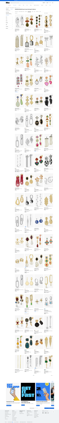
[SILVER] (45, 29)
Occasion (7, 26)
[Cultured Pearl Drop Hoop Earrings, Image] (48, 180)
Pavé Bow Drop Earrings (47, 49)
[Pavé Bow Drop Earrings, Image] (48, 41)
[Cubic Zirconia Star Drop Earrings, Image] (38, 200)
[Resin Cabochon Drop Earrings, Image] (38, 21)
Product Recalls (7, 416)
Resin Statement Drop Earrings (38, 332)
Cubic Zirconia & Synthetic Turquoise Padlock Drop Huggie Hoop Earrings (48, 312)
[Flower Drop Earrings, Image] (38, 41)
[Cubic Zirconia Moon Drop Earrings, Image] (19, 160)
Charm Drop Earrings (17, 309)
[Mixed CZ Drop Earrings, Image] (29, 61)
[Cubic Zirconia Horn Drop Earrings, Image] (29, 322)
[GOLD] (44, 29)
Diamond (26, 11)
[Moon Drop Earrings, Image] (38, 220)
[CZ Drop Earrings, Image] (19, 342)
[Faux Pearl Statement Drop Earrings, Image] (38, 301)
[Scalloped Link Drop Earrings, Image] (19, 141)
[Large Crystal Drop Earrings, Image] (48, 100)
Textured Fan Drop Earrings (28, 110)
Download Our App (9, 405)
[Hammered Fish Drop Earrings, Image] (29, 362)
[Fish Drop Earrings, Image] (19, 21)
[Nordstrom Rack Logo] (8, 2)
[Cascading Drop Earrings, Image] (38, 362)
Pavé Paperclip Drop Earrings (18, 230)
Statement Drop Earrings (37, 170)
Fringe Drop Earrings (17, 49)
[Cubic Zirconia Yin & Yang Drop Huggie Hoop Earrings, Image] (29, 200)
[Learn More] (28, 392)
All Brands (13, 415)
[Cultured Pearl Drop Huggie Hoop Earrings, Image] (29, 261)
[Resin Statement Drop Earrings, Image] (38, 322)
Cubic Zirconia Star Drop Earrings (38, 208)
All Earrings (16, 11)
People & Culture (22, 413)
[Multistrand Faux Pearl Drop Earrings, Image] (48, 141)
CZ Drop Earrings (17, 350)
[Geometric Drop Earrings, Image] (48, 21)
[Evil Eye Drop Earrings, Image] (29, 80)
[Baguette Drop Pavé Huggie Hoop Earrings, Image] (29, 301)
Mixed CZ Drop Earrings (27, 69)
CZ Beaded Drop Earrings (37, 149)
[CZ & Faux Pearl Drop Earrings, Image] (29, 241)
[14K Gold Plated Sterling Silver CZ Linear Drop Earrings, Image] (19, 362)
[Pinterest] (45, 413)
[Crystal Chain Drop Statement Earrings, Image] (19, 80)
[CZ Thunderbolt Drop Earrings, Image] (48, 362)
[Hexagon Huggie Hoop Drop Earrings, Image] (29, 281)
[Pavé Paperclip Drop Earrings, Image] (19, 220)
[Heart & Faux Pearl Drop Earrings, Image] (19, 322)
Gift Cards (6, 415)
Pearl (34, 11)
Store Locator (14, 414)
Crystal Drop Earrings (46, 90)
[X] (44, 413)
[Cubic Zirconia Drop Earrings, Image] (19, 200)
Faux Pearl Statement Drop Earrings (38, 309)
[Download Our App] (13, 392)
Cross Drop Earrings (46, 249)
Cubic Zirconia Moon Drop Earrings (19, 170)
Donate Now (53, 405)
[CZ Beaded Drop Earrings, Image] (38, 141)
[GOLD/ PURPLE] (45, 88)
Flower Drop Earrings (27, 170)
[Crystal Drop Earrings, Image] (48, 80)
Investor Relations (36, 414)
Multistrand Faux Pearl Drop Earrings (48, 149)
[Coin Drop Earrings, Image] (29, 180)
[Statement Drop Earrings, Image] (48, 120)
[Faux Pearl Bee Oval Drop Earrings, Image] (38, 120)
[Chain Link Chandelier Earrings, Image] (48, 200)
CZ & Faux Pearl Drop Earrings (28, 249)
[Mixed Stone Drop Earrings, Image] (48, 261)
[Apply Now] (43, 392)
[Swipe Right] (52, 381)
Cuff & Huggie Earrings (21, 11)
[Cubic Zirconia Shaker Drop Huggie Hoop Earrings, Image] (38, 281)
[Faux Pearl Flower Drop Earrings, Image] (38, 61)
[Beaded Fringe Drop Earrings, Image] (19, 180)
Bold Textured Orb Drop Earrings (48, 230)
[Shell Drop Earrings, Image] (38, 261)
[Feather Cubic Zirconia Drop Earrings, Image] (29, 220)
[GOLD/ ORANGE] (44, 88)
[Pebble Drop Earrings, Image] (38, 342)
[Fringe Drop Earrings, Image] (19, 41)
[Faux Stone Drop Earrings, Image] (29, 21)
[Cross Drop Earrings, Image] (48, 241)
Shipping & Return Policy (8, 414)
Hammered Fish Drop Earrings (28, 370)
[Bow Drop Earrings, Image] (19, 261)
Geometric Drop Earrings (47, 31)
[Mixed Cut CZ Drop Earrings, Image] (48, 61)
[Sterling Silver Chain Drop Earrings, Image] (19, 281)
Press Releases (36, 415)
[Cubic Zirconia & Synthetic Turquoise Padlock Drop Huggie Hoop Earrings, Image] (48, 301)
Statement (37, 11)
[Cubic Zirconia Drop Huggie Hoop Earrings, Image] (29, 41)
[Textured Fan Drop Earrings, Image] (29, 100)
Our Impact (21, 412)
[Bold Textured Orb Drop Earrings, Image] (48, 220)
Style (6, 24)
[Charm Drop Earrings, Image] (19, 301)
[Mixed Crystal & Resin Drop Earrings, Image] (48, 160)
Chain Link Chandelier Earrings (48, 208)
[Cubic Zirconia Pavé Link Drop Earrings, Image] (29, 120)
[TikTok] (48, 413)
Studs (40, 11)
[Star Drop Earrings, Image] (19, 61)
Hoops (32, 11)
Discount (7, 28)
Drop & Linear (29, 11)
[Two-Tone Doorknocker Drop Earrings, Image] (38, 80)
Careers (13, 416)
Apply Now (43, 0)
